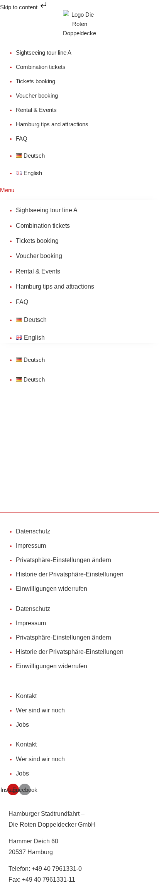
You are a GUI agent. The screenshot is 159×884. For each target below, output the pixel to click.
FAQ (21, 139)
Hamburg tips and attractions (52, 124)
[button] (79, 190)
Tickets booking (35, 81)
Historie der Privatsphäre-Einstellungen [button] (69, 574)
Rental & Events (36, 110)
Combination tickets (41, 67)
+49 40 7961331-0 (57, 868)
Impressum (31, 545)
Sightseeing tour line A (43, 53)
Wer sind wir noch (40, 710)
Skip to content (19, 7)
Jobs (22, 724)
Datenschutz (33, 531)
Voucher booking (37, 96)
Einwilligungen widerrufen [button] (51, 588)
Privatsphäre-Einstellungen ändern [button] (63, 560)
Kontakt (26, 696)
